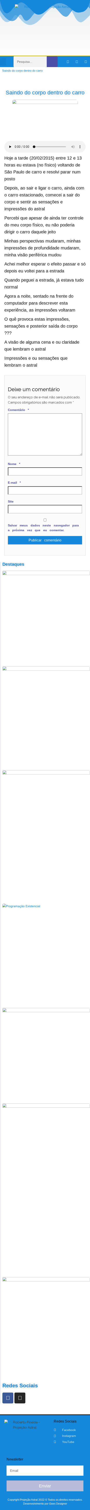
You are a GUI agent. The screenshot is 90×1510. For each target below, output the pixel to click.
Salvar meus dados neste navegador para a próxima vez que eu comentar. (43, 528)
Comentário (18, 410)
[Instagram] (77, 61)
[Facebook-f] (68, 61)
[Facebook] (7, 1398)
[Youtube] (86, 61)
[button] (3, 61)
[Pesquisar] (52, 61)
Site (11, 501)
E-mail (14, 482)
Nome (14, 464)
